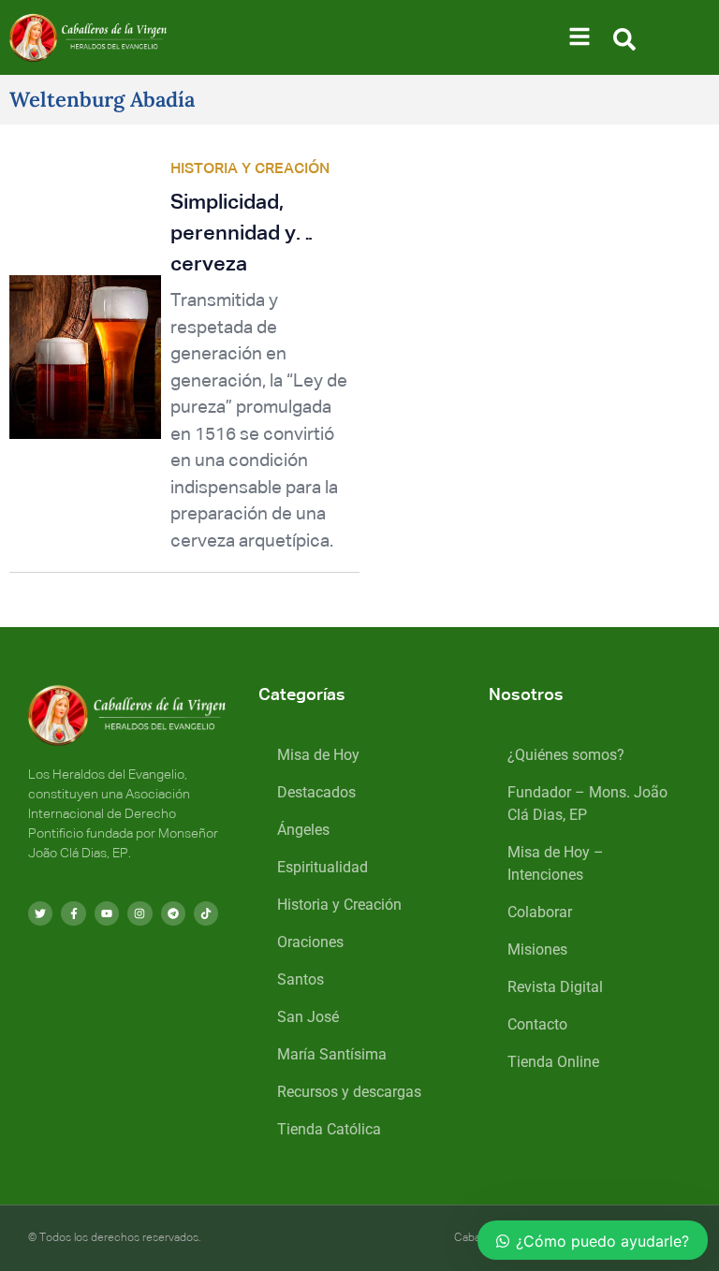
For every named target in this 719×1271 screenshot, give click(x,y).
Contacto (537, 1024)
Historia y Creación (339, 904)
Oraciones (310, 942)
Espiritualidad (322, 867)
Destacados (316, 792)
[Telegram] (173, 913)
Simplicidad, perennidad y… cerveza (242, 234)
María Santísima (332, 1054)
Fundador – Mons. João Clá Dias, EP (587, 803)
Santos (300, 979)
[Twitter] (40, 913)
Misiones (537, 949)
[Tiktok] (206, 913)
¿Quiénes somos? (565, 755)
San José (308, 1017)
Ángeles (303, 830)
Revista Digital (555, 987)
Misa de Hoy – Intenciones (555, 863)
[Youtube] (107, 913)
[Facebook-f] (73, 913)
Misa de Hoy (318, 755)
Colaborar (539, 912)
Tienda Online (553, 1062)
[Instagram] (139, 913)
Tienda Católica (329, 1129)
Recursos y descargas (349, 1092)
